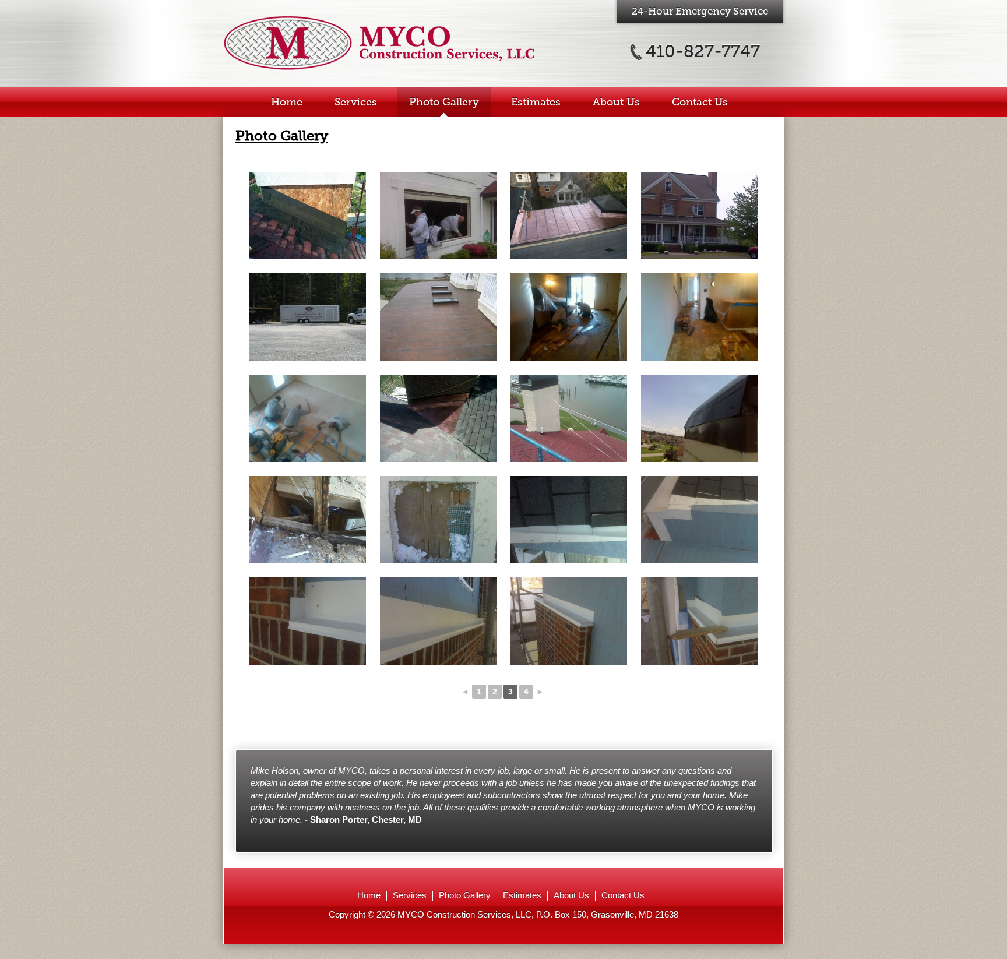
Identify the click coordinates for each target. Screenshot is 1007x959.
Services (356, 102)
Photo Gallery (444, 102)
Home (286, 102)
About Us (616, 102)
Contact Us (700, 102)
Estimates (536, 102)
